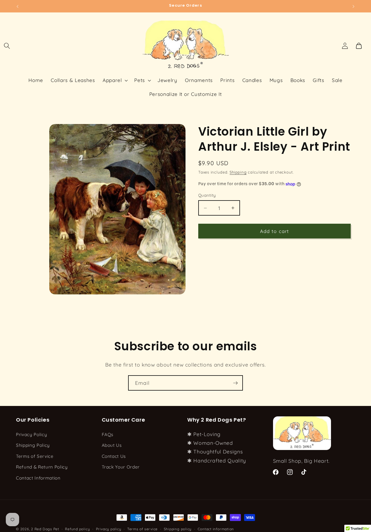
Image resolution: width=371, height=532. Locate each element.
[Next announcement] (353, 6)
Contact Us (114, 456)
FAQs (108, 434)
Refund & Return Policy (42, 467)
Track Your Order (121, 467)
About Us (112, 445)
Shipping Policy (33, 445)
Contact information (216, 529)
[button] (7, 46)
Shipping (238, 172)
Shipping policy (178, 529)
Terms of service (142, 529)
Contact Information (38, 478)
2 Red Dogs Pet (45, 529)
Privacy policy (108, 529)
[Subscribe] (235, 383)
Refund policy (77, 529)
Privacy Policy (31, 434)
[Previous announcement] (17, 6)
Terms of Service (35, 456)
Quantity (207, 195)
